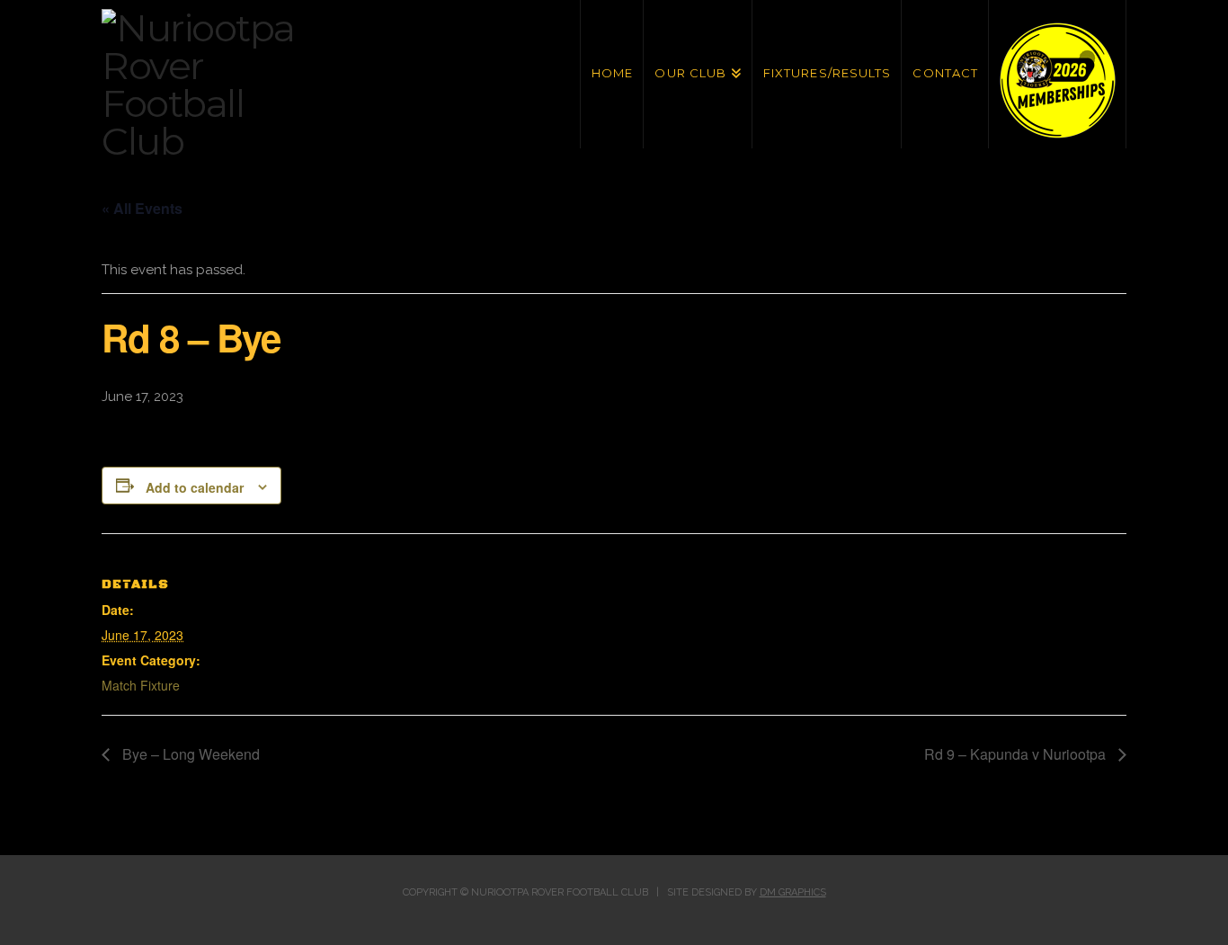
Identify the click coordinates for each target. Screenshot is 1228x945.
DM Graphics (793, 892)
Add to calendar (195, 487)
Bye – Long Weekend (189, 754)
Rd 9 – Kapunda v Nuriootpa (1016, 754)
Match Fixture (141, 685)
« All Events (142, 208)
